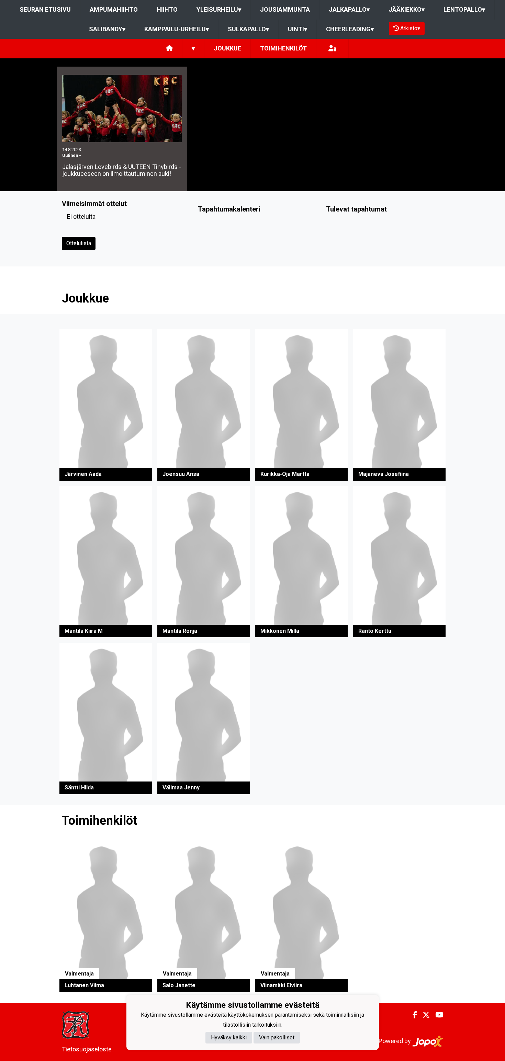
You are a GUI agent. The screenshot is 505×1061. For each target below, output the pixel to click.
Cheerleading (350, 29)
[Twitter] (423, 1015)
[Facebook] (412, 1015)
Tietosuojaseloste (87, 1049)
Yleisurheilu (219, 9)
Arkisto (410, 28)
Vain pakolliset (276, 1038)
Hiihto (167, 9)
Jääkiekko (407, 9)
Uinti (297, 29)
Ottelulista (78, 243)
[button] (106, 405)
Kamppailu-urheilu (176, 29)
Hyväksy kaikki (229, 1038)
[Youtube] (436, 1015)
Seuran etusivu (45, 9)
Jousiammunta (285, 9)
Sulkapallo (248, 29)
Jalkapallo (349, 9)
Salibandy (107, 29)
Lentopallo (464, 9)
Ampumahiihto (114, 9)
